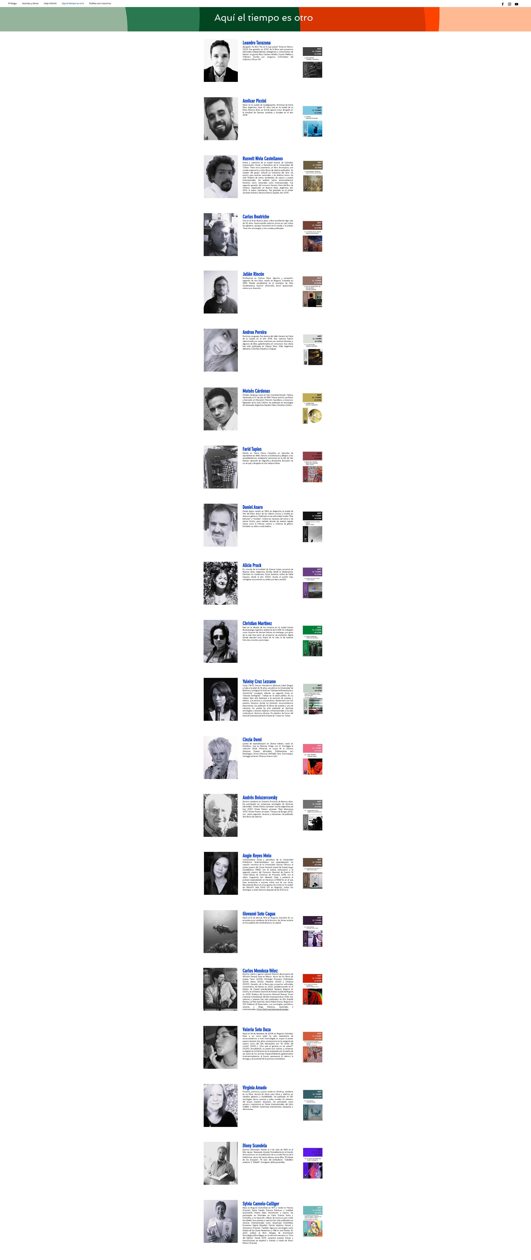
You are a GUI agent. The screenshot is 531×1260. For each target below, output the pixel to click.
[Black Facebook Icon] (503, 4)
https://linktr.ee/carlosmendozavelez (272, 1009)
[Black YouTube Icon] (516, 4)
